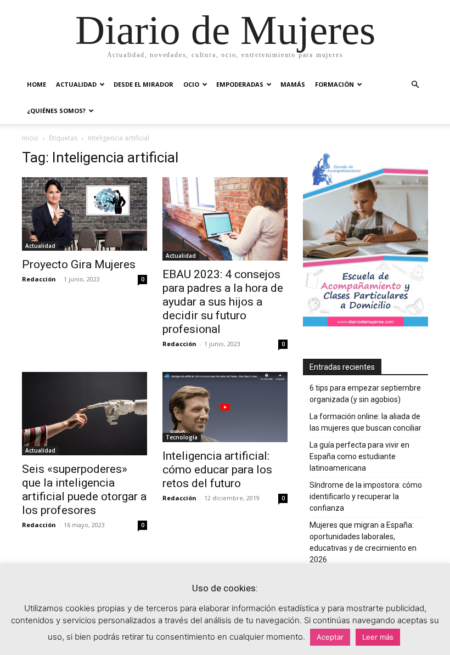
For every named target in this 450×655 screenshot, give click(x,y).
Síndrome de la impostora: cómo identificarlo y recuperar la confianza (366, 496)
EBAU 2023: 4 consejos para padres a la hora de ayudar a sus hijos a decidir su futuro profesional (222, 302)
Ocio (191, 84)
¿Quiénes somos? (56, 110)
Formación (334, 84)
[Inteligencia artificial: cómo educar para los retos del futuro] (225, 407)
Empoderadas (239, 84)
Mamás (292, 84)
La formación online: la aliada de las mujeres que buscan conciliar (365, 422)
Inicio (30, 138)
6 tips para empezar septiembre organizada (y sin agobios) (365, 393)
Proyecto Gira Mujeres (79, 264)
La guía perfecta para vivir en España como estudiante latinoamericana (359, 456)
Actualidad (76, 84)
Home (36, 84)
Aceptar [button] (330, 637)
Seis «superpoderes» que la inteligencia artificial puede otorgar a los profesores (84, 489)
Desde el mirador (143, 84)
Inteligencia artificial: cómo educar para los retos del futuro (217, 469)
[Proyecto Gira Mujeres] (84, 214)
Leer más (377, 637)
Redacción (39, 279)
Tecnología (182, 437)
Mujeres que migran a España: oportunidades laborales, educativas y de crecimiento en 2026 (363, 542)
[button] (415, 85)
